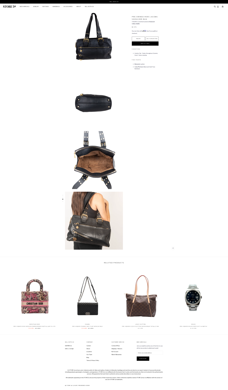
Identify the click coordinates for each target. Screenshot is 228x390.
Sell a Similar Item (152, 38)
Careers (88, 345)
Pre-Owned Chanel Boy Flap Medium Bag (87, 326)
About (78, 7)
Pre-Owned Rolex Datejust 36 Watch (193, 326)
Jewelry (36, 7)
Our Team (89, 354)
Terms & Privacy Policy (92, 360)
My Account (115, 351)
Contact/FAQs (116, 345)
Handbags (56, 7)
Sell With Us (89, 7)
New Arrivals (24, 7)
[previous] (6, 298)
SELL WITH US (114, 1)
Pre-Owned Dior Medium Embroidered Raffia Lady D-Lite (35, 326)
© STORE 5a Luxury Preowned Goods (77, 385)
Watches (45, 7)
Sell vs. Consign (69, 348)
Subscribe (143, 358)
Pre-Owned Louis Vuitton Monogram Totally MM (140, 326)
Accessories (68, 7)
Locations (89, 351)
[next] (222, 298)
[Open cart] (223, 7)
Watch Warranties (117, 354)
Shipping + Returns (117, 348)
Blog (87, 357)
